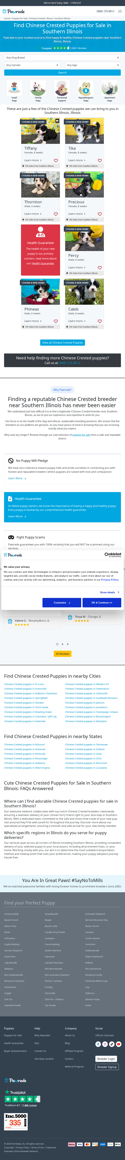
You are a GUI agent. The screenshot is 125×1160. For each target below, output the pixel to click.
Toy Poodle (50, 1005)
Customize (60, 602)
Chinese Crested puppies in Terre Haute (26, 707)
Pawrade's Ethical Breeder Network (21, 1151)
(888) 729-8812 (105, 11)
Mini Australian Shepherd (57, 974)
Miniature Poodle (93, 974)
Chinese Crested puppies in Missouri (24, 744)
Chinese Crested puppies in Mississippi (26, 758)
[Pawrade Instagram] (105, 1044)
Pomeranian (10, 987)
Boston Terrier (92, 926)
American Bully (11, 913)
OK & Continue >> (101, 602)
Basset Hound (11, 919)
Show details (107, 592)
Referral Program (74, 1066)
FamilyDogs (38, 99)
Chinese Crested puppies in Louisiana (86, 767)
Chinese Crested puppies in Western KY (87, 684)
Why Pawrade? (42, 1035)
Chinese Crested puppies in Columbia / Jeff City (30, 716)
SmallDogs (14, 99)
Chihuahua (9, 938)
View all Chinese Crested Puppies (62, 342)
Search (62, 72)
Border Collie (51, 926)
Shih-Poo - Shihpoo (54, 999)
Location (49, 1058)
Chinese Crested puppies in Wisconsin (86, 763)
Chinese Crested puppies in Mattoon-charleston (30, 693)
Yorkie (88, 1005)
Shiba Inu (89, 993)
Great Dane (9, 956)
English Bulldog (11, 944)
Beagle (48, 919)
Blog (67, 1043)
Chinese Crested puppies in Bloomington (88, 716)
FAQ (37, 1043)
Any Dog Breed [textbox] (15, 57)
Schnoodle (50, 993)
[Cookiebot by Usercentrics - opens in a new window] (107, 554)
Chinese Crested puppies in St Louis (24, 684)
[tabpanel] (32, 611)
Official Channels (104, 1035)
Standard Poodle (12, 1005)
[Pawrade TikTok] (112, 1044)
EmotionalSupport (62, 99)
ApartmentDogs (109, 99)
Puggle (7, 993)
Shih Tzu (8, 999)
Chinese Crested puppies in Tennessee (86, 744)
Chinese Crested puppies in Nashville (24, 721)
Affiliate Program (74, 1050)
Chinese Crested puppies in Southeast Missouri (91, 697)
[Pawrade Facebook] (98, 1044)
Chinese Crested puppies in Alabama (24, 763)
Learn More (15, 478)
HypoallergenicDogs (85, 99)
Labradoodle (10, 962)
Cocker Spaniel (92, 938)
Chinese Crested (37, 18)
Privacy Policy (22, 1147)
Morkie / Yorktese (53, 980)
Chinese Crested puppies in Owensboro (87, 688)
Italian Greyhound (94, 956)
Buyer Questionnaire (15, 1050)
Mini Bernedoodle (53, 968)
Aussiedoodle (51, 913)
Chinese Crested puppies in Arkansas (24, 749)
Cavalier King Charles (55, 932)
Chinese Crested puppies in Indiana (84, 749)
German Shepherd (13, 950)
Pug (87, 987)
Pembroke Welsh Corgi (96, 980)
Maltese (89, 962)
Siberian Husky (92, 999)
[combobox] (61, 58)
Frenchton (90, 944)
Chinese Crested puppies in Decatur (24, 702)
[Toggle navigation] (119, 11)
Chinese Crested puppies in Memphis (86, 721)
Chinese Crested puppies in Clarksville (86, 693)
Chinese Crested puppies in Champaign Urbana (91, 711)
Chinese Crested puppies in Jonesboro (86, 707)
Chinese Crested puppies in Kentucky (24, 753)
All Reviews (62, 654)
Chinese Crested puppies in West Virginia (27, 767)
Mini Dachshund (93, 968)
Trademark (51, 1147)
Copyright (9, 1147)
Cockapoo (50, 938)
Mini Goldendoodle (13, 974)
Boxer (7, 932)
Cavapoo (89, 932)
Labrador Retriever (54, 962)
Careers (69, 1058)
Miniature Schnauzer (14, 980)
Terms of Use (37, 1147)
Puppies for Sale (19, 18)
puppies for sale (81, 435)
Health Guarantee (43, 263)
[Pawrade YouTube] (119, 1044)
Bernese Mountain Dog (96, 919)
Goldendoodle (92, 950)
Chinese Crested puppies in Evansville (25, 688)
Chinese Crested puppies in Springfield (25, 697)
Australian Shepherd (95, 913)
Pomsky (49, 987)
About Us (70, 1035)
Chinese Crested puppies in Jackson (84, 702)
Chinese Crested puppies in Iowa (83, 753)
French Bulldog (52, 944)
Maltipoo (8, 968)
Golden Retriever (53, 950)
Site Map (39, 1058)
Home (7, 18)
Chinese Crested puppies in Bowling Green (28, 711)
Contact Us (40, 1050)
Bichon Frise (10, 926)
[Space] (15, 1079)
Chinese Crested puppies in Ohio (83, 758)
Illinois (50, 18)
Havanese (50, 956)
